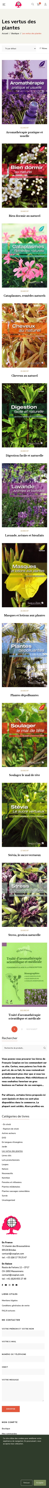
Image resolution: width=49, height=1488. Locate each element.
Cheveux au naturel (24, 375)
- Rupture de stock (10, 1129)
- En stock (6, 1124)
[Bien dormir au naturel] (24, 176)
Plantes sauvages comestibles (16, 1191)
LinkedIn (13, 1285)
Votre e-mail (9, 1341)
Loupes (5, 1164)
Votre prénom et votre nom (18, 1329)
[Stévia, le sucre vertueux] (24, 815)
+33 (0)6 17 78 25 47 (16, 1257)
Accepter (39, 1483)
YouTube (6, 1285)
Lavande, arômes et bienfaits (24, 535)
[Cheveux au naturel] (24, 335)
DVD (4, 1137)
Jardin (4, 1146)
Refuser (26, 1483)
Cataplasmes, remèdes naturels (24, 295)
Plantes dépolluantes (24, 695)
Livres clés (6, 1155)
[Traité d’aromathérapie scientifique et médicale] (24, 975)
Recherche (44, 1048)
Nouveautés (7, 1173)
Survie (5, 1195)
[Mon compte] (45, 4)
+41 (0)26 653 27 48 (16, 1278)
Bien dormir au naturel (24, 215)
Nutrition (6, 1178)
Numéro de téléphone (14, 1354)
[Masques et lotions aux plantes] (24, 575)
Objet (5, 1367)
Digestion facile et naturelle (24, 455)
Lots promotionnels (11, 1160)
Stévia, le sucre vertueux (24, 855)
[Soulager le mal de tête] (24, 735)
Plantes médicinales (11, 1187)
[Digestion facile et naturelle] (24, 415)
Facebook (2, 1285)
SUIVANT (32, 1029)
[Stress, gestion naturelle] (24, 895)
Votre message (10, 1380)
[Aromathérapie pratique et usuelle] (24, 92)
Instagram (9, 1285)
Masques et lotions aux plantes (24, 615)
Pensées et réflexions (12, 1182)
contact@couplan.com (13, 1253)
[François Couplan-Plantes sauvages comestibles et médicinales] (18, 4)
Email (16, 1285)
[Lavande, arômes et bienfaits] (24, 495)
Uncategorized (8, 1200)
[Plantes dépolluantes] (24, 655)
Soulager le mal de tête (24, 775)
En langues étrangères (12, 1142)
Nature (5, 1169)
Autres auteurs (9, 1133)
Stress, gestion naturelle (24, 935)
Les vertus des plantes (12, 1151)
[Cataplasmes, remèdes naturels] (24, 256)
